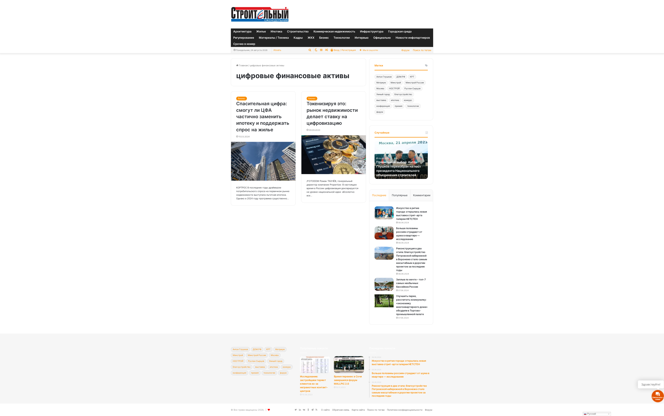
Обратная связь (340, 409)
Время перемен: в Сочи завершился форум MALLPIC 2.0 (348, 380)
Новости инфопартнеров (413, 37)
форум (379, 112)
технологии (413, 106)
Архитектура (242, 31)
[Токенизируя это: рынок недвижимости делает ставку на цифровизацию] (333, 154)
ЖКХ (311, 37)
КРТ (412, 76)
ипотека (395, 100)
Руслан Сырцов (412, 88)
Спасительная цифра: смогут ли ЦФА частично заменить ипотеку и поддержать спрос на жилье (262, 117)
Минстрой (396, 82)
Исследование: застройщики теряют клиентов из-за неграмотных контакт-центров (314, 383)
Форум (405, 50)
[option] (401, 160)
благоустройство (403, 94)
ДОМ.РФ (400, 76)
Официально (382, 37)
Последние (379, 195)
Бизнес (324, 37)
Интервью (361, 37)
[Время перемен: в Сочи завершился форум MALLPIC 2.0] (349, 364)
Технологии (342, 37)
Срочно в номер (244, 44)
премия (398, 106)
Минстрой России (415, 82)
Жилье (261, 31)
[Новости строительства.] (260, 14)
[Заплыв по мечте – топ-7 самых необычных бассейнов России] (384, 284)
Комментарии (421, 195)
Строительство (298, 31)
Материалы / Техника (274, 37)
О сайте (325, 409)
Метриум (381, 82)
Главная (243, 65)
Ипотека (276, 31)
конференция (383, 106)
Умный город (383, 94)
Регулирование (243, 37)
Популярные (400, 195)
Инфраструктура (371, 31)
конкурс (408, 100)
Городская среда (400, 31)
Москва (380, 88)
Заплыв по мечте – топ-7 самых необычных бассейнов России (411, 283)
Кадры (298, 37)
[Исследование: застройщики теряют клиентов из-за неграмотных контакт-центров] (315, 364)
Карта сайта (358, 409)
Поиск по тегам (422, 50)
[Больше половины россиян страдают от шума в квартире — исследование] (384, 233)
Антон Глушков (384, 76)
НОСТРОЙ (394, 88)
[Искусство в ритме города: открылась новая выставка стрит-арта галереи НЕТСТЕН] (384, 212)
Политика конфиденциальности (404, 409)
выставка (381, 100)
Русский (591, 414)
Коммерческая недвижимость (334, 31)
